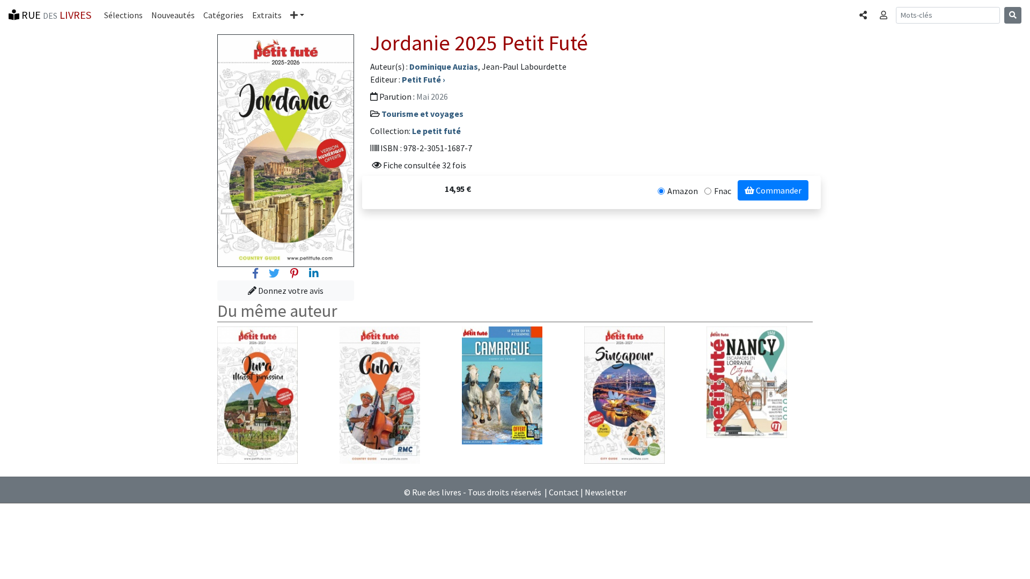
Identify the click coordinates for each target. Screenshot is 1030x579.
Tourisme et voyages (422, 113)
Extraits (267, 15)
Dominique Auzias (443, 66)
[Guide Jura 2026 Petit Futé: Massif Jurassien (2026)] (257, 394)
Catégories (223, 15)
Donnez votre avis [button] (289, 290)
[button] (297, 15)
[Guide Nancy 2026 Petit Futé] (747, 381)
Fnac (722, 190)
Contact (564, 492)
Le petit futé (436, 130)
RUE (55, 14)
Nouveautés (173, 15)
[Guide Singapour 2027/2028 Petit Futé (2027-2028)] (624, 394)
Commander (777, 190)
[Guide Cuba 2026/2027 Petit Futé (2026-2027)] (380, 394)
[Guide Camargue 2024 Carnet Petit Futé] (502, 384)
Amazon (682, 190)
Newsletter (606, 492)
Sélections (123, 15)
